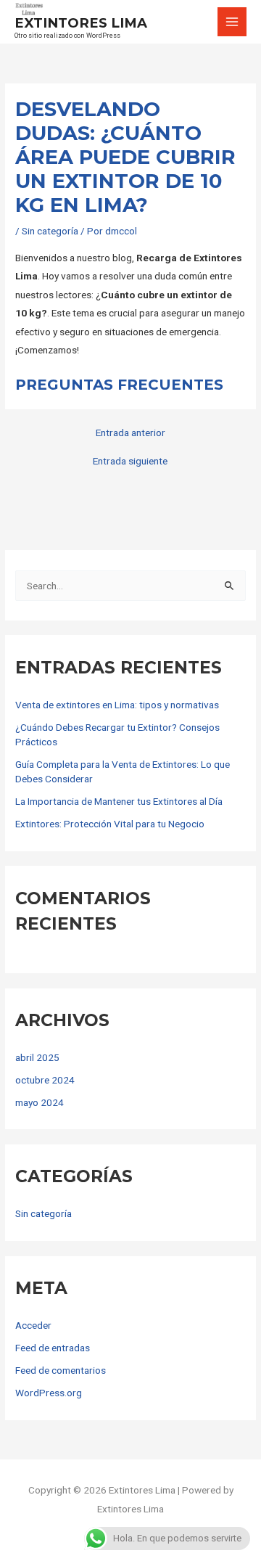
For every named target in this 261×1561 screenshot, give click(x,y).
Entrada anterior (130, 433)
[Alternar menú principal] (232, 22)
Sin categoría (50, 231)
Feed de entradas (52, 1347)
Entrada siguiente (130, 461)
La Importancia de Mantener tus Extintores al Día (119, 801)
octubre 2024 (45, 1080)
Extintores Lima (80, 23)
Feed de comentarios (60, 1370)
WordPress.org (48, 1392)
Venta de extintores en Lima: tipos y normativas (117, 704)
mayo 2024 (39, 1102)
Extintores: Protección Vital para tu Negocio (109, 823)
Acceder (33, 1325)
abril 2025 (37, 1057)
